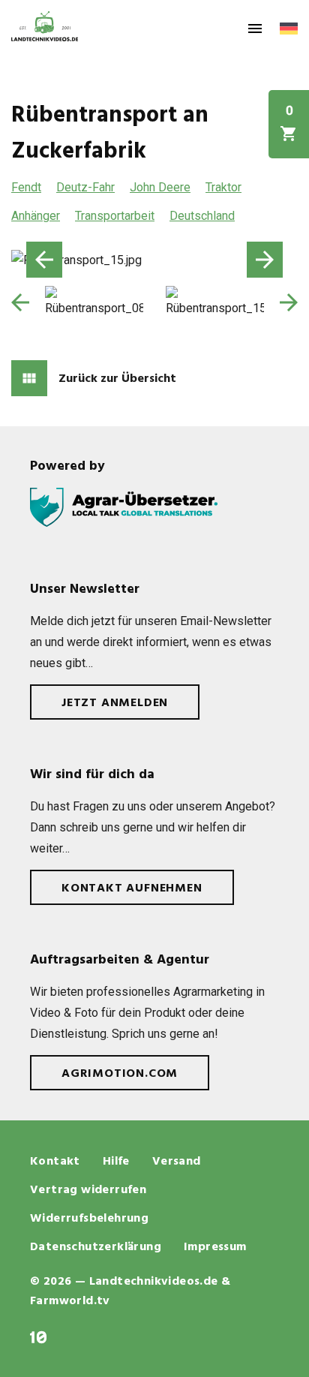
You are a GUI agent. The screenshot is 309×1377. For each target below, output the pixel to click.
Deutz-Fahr (85, 187)
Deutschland (202, 216)
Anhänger (35, 216)
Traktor (224, 187)
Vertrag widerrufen (88, 1190)
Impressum (215, 1247)
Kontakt (55, 1161)
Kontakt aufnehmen (132, 888)
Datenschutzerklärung (95, 1247)
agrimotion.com (120, 1074)
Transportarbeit (114, 216)
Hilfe (116, 1161)
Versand (176, 1161)
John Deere (160, 187)
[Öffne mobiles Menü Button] (255, 29)
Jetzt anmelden (115, 703)
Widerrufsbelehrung (89, 1218)
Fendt (26, 187)
